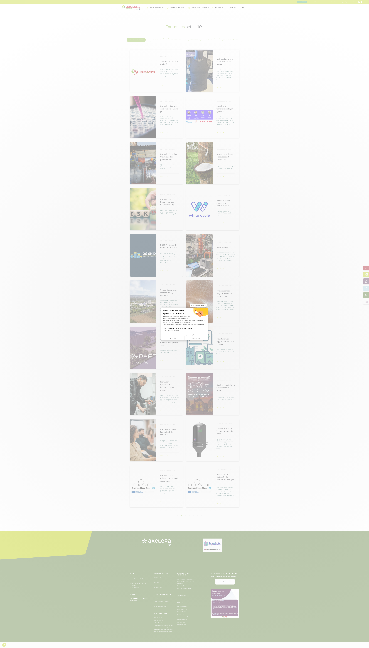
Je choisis (173, 338)
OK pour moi (196, 338)
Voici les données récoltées (172, 330)
